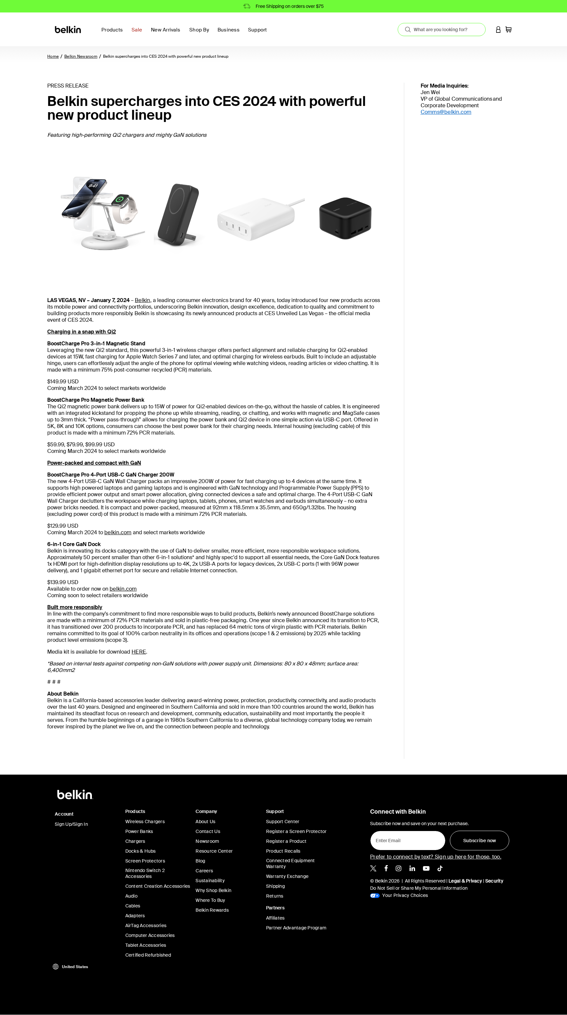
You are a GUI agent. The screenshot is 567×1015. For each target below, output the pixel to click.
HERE (139, 651)
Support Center (283, 821)
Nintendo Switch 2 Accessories (145, 873)
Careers (204, 871)
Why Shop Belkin (213, 890)
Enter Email (386, 839)
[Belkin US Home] (68, 29)
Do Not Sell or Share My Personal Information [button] (419, 888)
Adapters (135, 916)
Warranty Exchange (287, 876)
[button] (498, 29)
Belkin (142, 300)
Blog (200, 861)
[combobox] (442, 29)
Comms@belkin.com (446, 112)
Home (53, 56)
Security (494, 881)
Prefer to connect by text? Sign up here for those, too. (435, 856)
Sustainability (210, 880)
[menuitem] (138, 33)
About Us (205, 821)
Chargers (135, 841)
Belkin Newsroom (80, 56)
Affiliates (275, 918)
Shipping (275, 886)
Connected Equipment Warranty (290, 863)
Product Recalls (283, 851)
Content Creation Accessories (157, 886)
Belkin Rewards (212, 910)
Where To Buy (210, 900)
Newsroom (207, 841)
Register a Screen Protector (296, 831)
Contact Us (208, 831)
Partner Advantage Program (296, 928)
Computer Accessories (150, 935)
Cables (132, 906)
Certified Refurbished (148, 955)
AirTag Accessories (146, 925)
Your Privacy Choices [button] (404, 895)
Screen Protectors (145, 861)
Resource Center (214, 851)
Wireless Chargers (145, 821)
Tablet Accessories (145, 945)
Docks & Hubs (140, 851)
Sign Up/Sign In (71, 824)
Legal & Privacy (465, 881)
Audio (131, 896)
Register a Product (286, 841)
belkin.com (118, 532)
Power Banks (139, 831)
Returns (275, 896)
